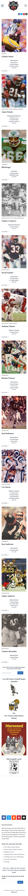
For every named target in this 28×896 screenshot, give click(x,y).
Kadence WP (14, 892)
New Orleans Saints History (12, 847)
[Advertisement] (14, 791)
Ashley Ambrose (8, 596)
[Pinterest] (24, 14)
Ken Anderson (7, 544)
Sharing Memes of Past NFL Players (14, 854)
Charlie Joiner (7, 56)
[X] (21, 14)
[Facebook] (19, 14)
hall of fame (5, 323)
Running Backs (5, 109)
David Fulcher (7, 273)
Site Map (6, 861)
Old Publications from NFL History (14, 857)
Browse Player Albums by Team (13, 849)
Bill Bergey (6, 167)
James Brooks (7, 112)
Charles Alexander (9, 651)
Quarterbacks (5, 375)
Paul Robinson (8, 433)
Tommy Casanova (9, 221)
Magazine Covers (9, 852)
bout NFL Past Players (10, 859)
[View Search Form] (25, 5)
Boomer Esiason (8, 378)
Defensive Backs (5, 269)
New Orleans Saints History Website (14, 715)
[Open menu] (2, 5)
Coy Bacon (6, 487)
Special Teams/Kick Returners (16, 109)
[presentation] (14, 35)
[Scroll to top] (8, 892)
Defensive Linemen (6, 484)
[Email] (26, 14)
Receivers (4, 53)
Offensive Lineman (12, 323)
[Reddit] (14, 817)
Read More (5, 70)
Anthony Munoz (8, 326)
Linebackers (4, 164)
